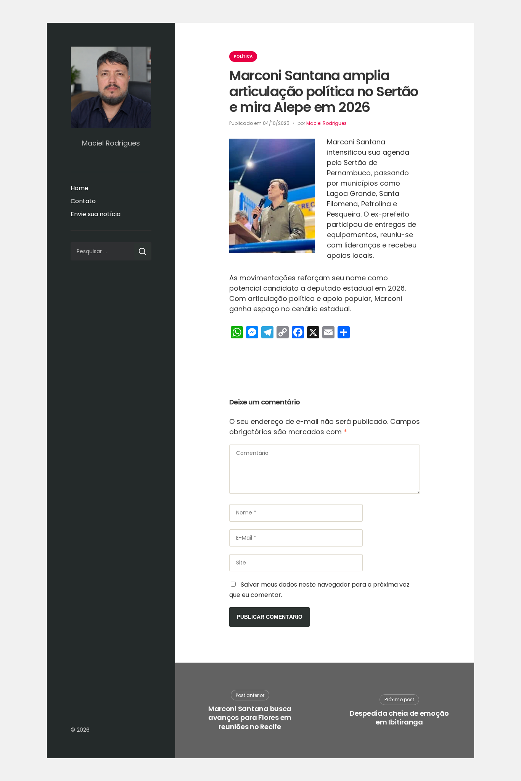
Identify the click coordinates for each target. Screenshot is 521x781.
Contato (83, 201)
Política (243, 56)
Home (79, 188)
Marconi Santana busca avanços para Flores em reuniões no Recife (249, 717)
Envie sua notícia (96, 214)
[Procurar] (142, 251)
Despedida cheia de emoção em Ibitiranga (399, 718)
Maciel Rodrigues (326, 123)
